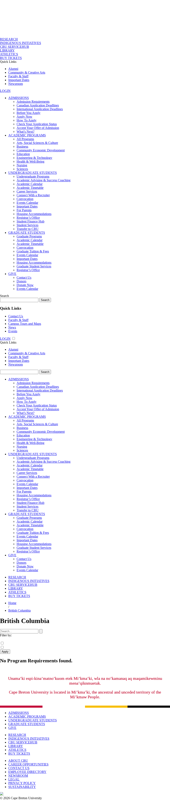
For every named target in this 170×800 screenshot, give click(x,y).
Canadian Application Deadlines (38, 105)
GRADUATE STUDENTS (26, 232)
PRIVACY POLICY (22, 783)
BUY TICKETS (11, 58)
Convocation (25, 199)
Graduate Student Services (34, 266)
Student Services (27, 225)
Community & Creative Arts (26, 72)
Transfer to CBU (28, 229)
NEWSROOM (18, 775)
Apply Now (24, 116)
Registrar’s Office (28, 217)
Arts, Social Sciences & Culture (37, 143)
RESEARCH (9, 39)
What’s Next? (25, 131)
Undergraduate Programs (33, 176)
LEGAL (13, 779)
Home (12, 603)
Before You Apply (28, 113)
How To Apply (26, 120)
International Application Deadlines (40, 109)
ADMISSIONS (18, 98)
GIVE (12, 274)
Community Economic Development (41, 150)
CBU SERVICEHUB (14, 46)
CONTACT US (18, 768)
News (12, 327)
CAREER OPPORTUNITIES (28, 764)
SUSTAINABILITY (22, 787)
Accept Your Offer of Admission (38, 128)
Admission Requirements (33, 101)
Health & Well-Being (30, 161)
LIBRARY (7, 50)
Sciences (22, 169)
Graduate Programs (29, 236)
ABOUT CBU (18, 760)
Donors (21, 281)
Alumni (13, 68)
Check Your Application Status (37, 124)
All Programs (25, 139)
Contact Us (24, 277)
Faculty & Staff (18, 76)
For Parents (24, 210)
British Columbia (19, 610)
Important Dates (18, 80)
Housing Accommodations (34, 214)
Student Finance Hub (30, 221)
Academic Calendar (29, 184)
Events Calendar (27, 202)
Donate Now (25, 285)
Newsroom (15, 83)
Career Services (27, 191)
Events (12, 331)
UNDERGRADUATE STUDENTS (32, 172)
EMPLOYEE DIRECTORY (27, 772)
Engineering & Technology (34, 158)
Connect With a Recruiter (33, 195)
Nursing (22, 165)
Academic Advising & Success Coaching (43, 180)
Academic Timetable (30, 187)
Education (23, 154)
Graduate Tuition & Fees (33, 251)
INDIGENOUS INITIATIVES (20, 43)
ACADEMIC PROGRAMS (27, 135)
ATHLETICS (9, 54)
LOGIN (5, 91)
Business (22, 146)
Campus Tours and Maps (24, 323)
